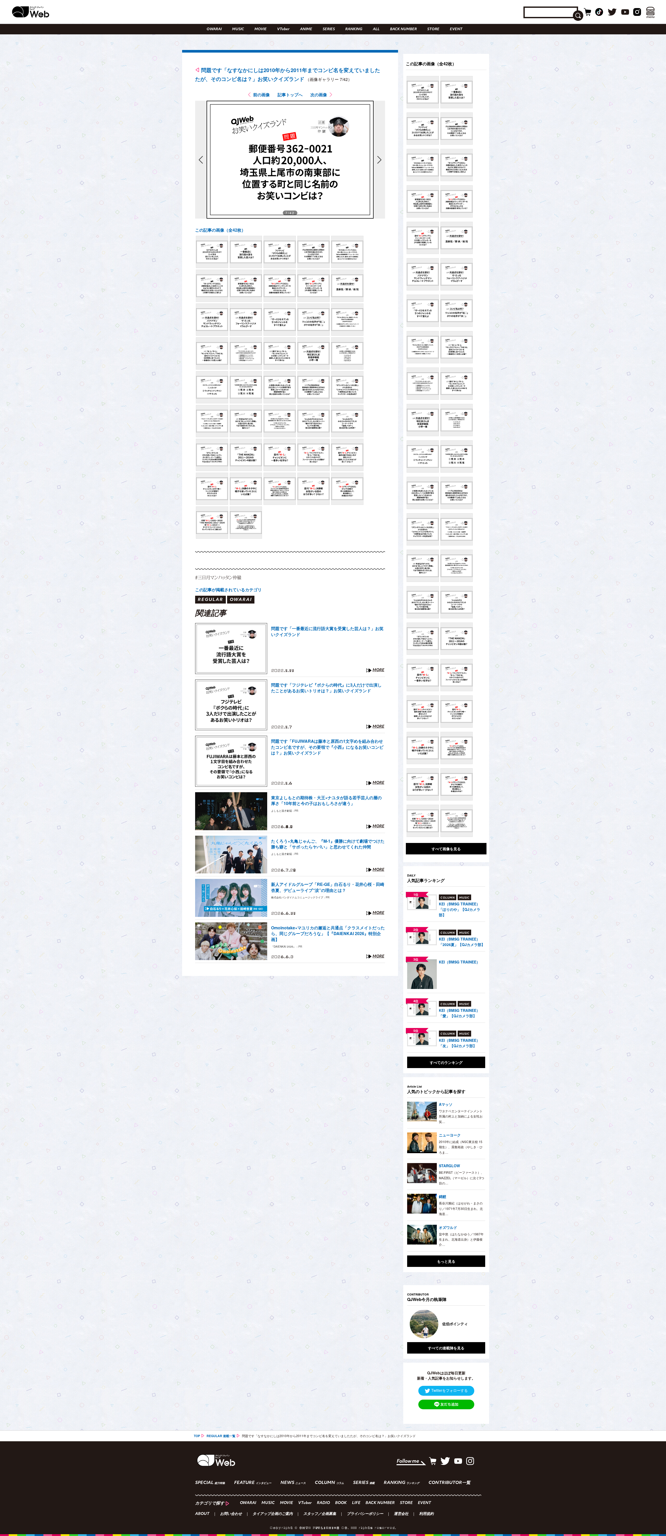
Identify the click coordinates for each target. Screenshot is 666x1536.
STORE (433, 29)
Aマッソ (445, 1104)
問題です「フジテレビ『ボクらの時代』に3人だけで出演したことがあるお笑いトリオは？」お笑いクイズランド (326, 688)
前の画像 (261, 95)
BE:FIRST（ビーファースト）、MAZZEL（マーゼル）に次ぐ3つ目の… (461, 1177)
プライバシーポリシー (365, 1514)
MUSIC (238, 29)
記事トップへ (290, 95)
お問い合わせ (231, 1514)
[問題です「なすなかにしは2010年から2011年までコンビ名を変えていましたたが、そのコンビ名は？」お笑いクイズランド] (212, 252)
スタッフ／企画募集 (319, 1514)
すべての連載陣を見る (446, 1347)
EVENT (456, 29)
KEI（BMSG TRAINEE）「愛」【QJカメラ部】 (459, 1013)
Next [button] (476, 1323)
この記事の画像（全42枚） (220, 230)
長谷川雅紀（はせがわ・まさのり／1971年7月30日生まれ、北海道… (461, 1208)
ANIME (306, 29)
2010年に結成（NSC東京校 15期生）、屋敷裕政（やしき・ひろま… (461, 1146)
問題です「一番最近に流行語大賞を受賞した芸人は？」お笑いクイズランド (327, 631)
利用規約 (426, 1514)
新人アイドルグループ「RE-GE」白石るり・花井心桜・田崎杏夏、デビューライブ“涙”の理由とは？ (327, 887)
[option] (446, 1324)
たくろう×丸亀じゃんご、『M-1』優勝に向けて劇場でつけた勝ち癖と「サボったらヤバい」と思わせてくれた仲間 (328, 844)
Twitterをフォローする (449, 1390)
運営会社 (401, 1514)
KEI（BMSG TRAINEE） (459, 961)
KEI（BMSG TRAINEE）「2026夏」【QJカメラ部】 (462, 941)
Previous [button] (412, 1323)
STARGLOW (449, 1165)
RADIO (323, 1503)
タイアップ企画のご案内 (273, 1514)
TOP (197, 1435)
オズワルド (448, 1227)
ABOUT (202, 1514)
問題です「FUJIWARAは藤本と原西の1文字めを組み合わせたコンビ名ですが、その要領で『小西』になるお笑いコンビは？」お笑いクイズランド (327, 747)
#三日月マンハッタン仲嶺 (218, 577)
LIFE (356, 1503)
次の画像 (318, 95)
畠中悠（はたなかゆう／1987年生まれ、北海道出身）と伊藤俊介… (461, 1239)
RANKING (353, 29)
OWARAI (214, 29)
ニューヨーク (450, 1135)
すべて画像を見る (446, 848)
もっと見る (446, 1261)
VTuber (283, 29)
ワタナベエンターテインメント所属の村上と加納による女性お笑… (461, 1116)
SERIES (329, 29)
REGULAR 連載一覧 (221, 1435)
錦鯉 (442, 1196)
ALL (376, 29)
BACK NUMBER (403, 29)
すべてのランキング (446, 1062)
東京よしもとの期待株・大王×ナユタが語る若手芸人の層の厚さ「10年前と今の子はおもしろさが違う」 (326, 800)
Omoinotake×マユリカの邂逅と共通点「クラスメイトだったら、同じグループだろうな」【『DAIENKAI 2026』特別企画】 (328, 933)
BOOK (341, 1503)
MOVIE (260, 29)
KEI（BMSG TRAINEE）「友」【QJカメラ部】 (459, 1043)
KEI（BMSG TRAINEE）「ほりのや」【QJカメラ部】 (459, 909)
